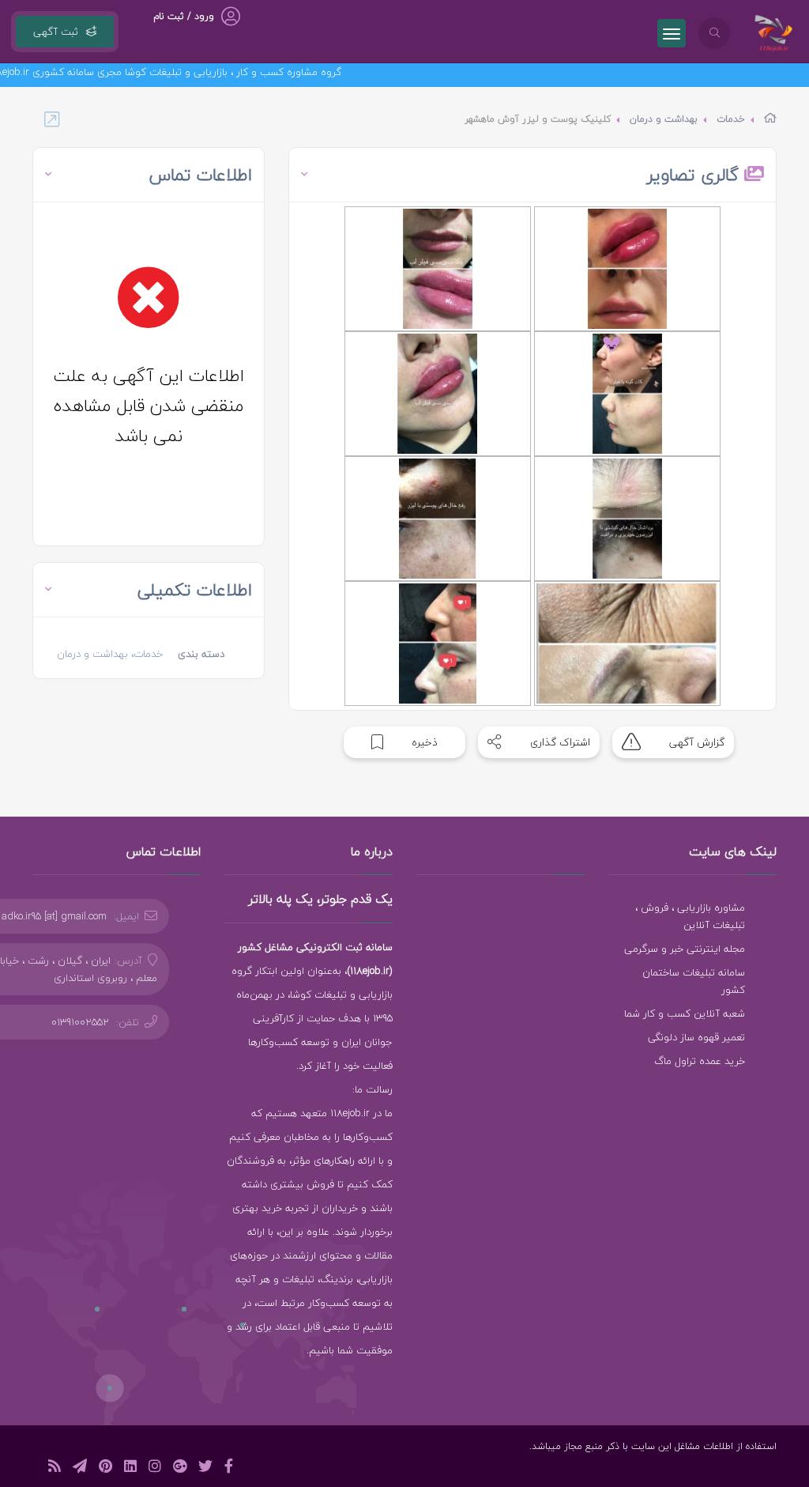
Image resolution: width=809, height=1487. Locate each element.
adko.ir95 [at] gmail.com (54, 916)
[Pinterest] (105, 1468)
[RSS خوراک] (54, 1468)
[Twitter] (205, 1468)
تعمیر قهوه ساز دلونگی (696, 1037)
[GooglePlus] (179, 1468)
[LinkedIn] (130, 1468)
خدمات (731, 119)
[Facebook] (228, 1468)
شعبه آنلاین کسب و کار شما (684, 1013)
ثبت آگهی (55, 31)
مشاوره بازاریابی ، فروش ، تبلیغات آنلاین (690, 916)
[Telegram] (80, 1468)
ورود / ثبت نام (183, 16)
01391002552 (80, 1022)
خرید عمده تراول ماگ (699, 1061)
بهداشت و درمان (664, 119)
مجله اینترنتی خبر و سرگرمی (684, 948)
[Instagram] (155, 1468)
